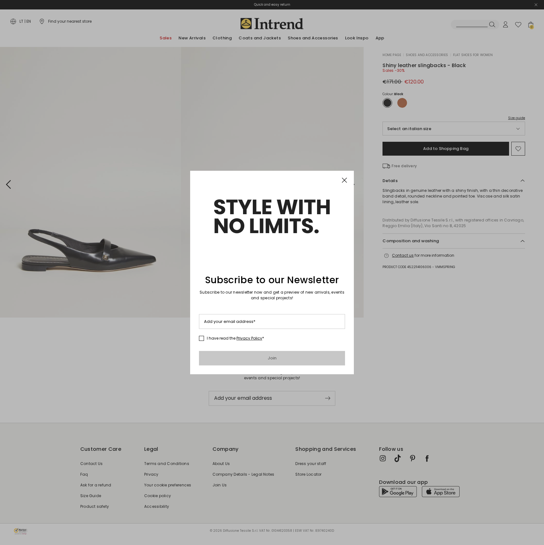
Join (272, 358)
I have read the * (235, 338)
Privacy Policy (249, 338)
